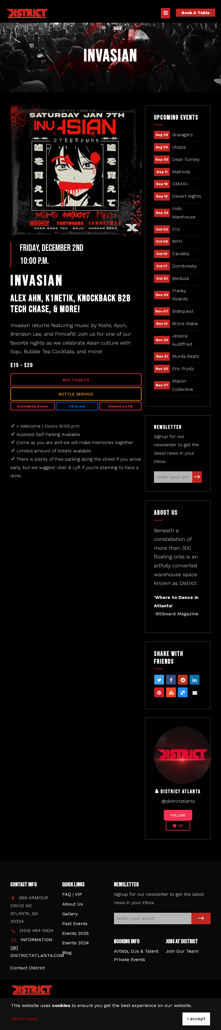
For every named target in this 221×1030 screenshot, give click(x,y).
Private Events (129, 959)
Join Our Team (182, 951)
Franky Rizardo (180, 295)
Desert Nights (186, 196)
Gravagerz (182, 134)
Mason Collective (182, 385)
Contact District (27, 968)
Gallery (70, 913)
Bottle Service (76, 394)
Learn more (24, 1018)
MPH (177, 241)
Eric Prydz (183, 368)
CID (176, 229)
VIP (78, 894)
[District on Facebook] (183, 755)
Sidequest (182, 311)
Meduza (180, 278)
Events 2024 (75, 943)
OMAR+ (180, 184)
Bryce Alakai (185, 323)
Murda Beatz (185, 356)
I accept (196, 1018)
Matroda (181, 171)
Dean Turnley (186, 159)
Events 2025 (75, 933)
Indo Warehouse (184, 213)
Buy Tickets (76, 380)
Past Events (74, 923)
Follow (178, 815)
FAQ (66, 894)
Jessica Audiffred (182, 340)
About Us (72, 904)
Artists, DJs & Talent (136, 951)
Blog (67, 952)
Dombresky (184, 266)
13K (179, 826)
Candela (180, 253)
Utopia (179, 147)
